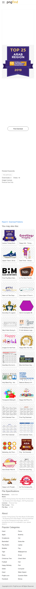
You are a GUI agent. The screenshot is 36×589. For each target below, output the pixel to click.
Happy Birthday (7, 565)
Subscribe (21, 541)
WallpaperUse (22, 552)
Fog (19, 548)
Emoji (20, 555)
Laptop (20, 545)
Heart (3, 531)
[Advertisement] (18, 27)
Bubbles (4, 548)
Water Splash (22, 572)
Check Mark (22, 558)
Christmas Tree (7, 558)
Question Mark (22, 575)
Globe (4, 569)
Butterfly (20, 535)
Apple (3, 535)
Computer (21, 569)
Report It (5, 222)
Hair (19, 562)
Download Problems (16, 222)
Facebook (5, 579)
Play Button (5, 545)
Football (4, 562)
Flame (20, 531)
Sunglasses (5, 538)
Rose (3, 555)
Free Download (18, 129)
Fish (19, 565)
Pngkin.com (5, 575)
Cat (19, 538)
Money (20, 579)
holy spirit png (7, 175)
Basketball (5, 541)
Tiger (3, 552)
